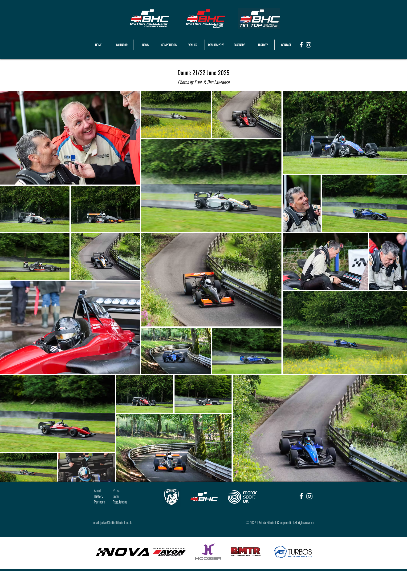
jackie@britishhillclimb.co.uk (115, 522)
